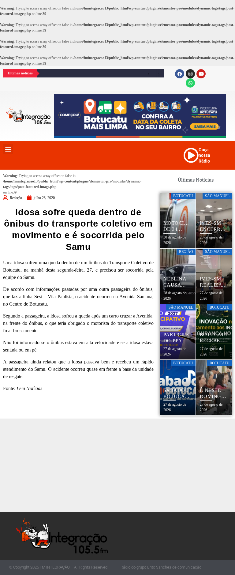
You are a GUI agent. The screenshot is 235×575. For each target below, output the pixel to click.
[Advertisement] (119, 464)
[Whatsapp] (190, 83)
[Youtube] (201, 73)
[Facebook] (179, 73)
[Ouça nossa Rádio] (191, 155)
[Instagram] (190, 73)
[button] (8, 149)
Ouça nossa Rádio (204, 155)
